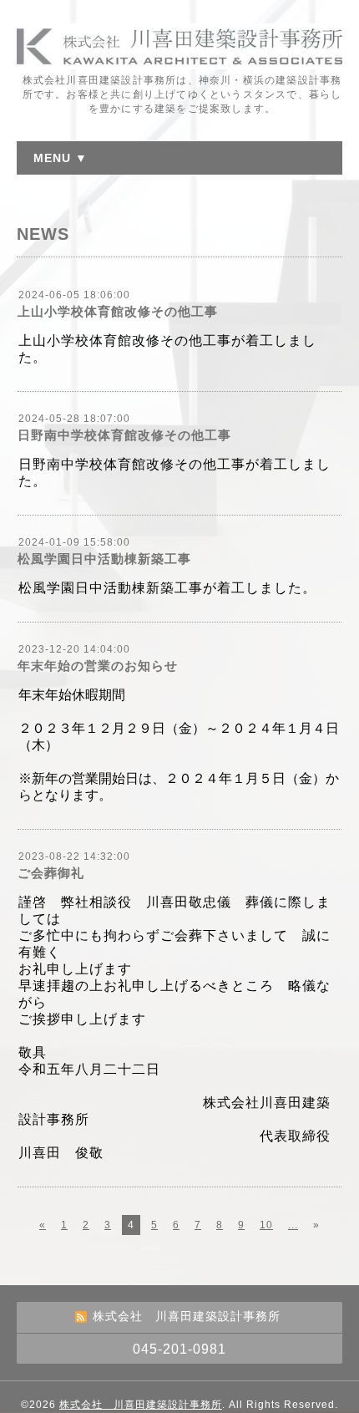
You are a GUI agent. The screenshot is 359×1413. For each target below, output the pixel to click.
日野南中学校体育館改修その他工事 (124, 435)
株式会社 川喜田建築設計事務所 (140, 1404)
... (293, 1225)
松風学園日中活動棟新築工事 (104, 558)
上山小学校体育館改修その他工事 (118, 311)
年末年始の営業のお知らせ (98, 665)
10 (266, 1225)
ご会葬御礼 (51, 873)
